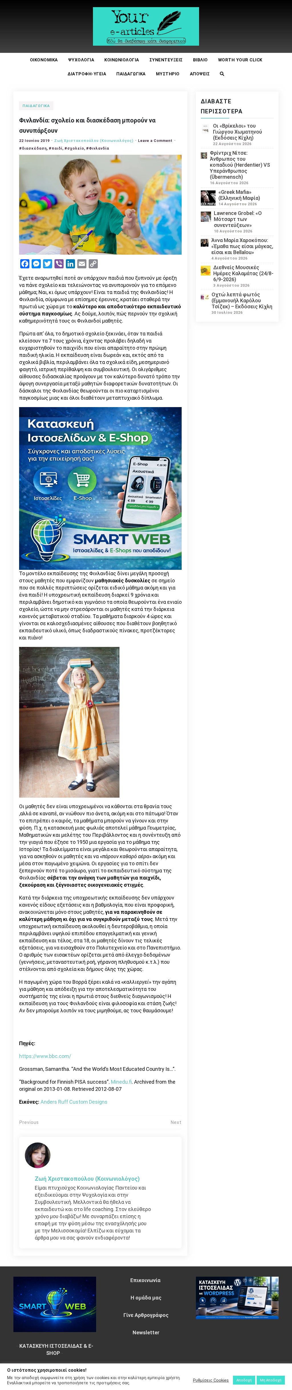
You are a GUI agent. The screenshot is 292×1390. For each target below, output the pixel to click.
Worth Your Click (240, 60)
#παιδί (55, 148)
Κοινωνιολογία (121, 60)
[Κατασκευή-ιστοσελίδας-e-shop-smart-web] (100, 488)
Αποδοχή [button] (244, 1380)
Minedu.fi (121, 1082)
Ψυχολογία (81, 60)
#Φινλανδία (97, 148)
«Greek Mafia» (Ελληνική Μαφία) (239, 195)
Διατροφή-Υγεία (87, 74)
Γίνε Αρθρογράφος (146, 1315)
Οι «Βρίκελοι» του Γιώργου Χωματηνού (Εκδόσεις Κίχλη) (237, 132)
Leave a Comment (155, 140)
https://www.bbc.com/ (45, 1056)
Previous (29, 1122)
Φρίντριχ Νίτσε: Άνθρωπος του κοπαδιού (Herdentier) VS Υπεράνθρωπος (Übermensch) (240, 165)
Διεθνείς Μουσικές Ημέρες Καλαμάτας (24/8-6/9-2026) (243, 273)
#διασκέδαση (33, 148)
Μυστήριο (168, 74)
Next (176, 1122)
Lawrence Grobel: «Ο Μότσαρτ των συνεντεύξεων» (238, 219)
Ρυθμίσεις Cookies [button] (211, 1380)
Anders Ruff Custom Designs (74, 1102)
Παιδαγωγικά (131, 74)
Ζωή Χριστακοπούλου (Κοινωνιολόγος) (93, 140)
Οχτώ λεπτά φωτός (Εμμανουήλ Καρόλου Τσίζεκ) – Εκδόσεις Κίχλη (242, 300)
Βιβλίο (200, 60)
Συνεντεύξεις (166, 60)
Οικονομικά (44, 60)
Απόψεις (200, 74)
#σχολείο (74, 148)
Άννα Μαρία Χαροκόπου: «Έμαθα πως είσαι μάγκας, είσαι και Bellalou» (242, 246)
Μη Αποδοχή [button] (270, 1380)
